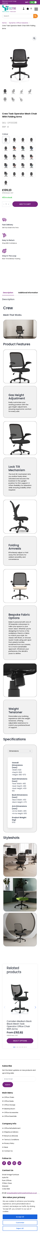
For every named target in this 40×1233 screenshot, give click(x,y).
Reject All (20, 1228)
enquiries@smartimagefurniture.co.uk (22, 1193)
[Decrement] (4, 204)
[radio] (6, 139)
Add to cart (25, 204)
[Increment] (8, 204)
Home (4, 23)
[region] (20, 1213)
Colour (5, 134)
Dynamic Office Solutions (18, 23)
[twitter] (9, 1163)
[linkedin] (19, 1163)
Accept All (20, 1217)
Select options (20, 1041)
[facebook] (4, 1163)
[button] (34, 38)
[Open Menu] (36, 9)
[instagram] (14, 1163)
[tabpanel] (20, 628)
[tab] (8, 292)
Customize (20, 1223)
